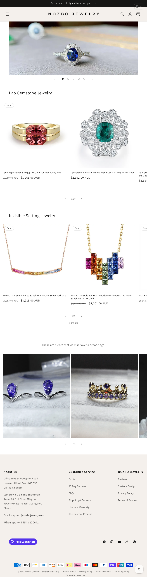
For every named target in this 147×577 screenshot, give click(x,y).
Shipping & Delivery (80, 500)
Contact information (75, 575)
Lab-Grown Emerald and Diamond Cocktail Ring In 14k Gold (102, 172)
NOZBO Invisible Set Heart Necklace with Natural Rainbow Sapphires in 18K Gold (101, 297)
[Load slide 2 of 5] (68, 79)
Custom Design (127, 486)
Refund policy (69, 571)
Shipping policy (122, 571)
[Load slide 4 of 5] (79, 79)
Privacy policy (85, 571)
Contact (73, 479)
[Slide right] (81, 199)
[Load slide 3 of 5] (73, 79)
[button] (7, 14)
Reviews (122, 479)
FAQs (71, 493)
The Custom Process (80, 514)
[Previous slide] (54, 79)
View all (73, 322)
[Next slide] (93, 79)
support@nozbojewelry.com (27, 515)
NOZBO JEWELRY (32, 571)
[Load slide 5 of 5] (84, 79)
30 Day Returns (77, 486)
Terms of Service (127, 500)
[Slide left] (66, 199)
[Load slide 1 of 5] (62, 79)
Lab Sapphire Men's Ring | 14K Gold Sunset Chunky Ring (32, 172)
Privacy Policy (126, 493)
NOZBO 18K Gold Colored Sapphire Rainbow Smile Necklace (34, 295)
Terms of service (103, 571)
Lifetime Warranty (79, 507)
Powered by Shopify (50, 571)
